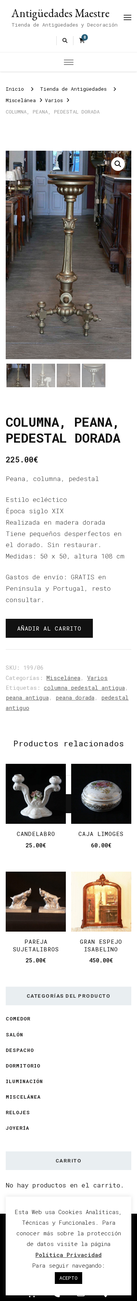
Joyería (17, 1127)
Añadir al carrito (49, 628)
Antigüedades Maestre (60, 13)
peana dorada (75, 697)
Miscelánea (63, 677)
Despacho (20, 1050)
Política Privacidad (68, 1254)
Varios (97, 677)
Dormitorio (23, 1065)
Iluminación (24, 1081)
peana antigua (27, 697)
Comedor (18, 1018)
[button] (118, 164)
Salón (14, 1034)
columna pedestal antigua (84, 687)
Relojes (18, 1112)
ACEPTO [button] (68, 1277)
